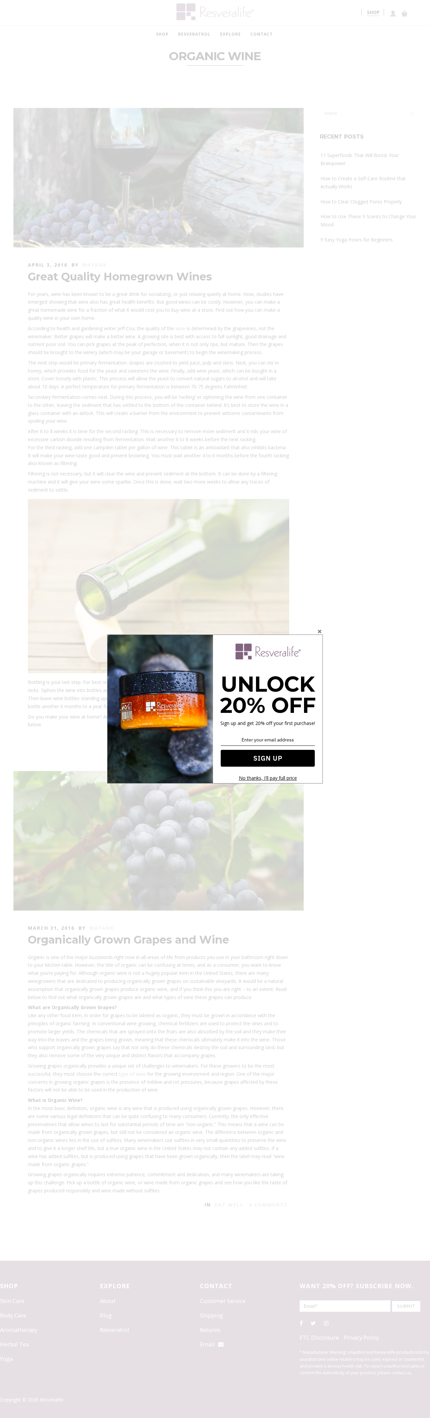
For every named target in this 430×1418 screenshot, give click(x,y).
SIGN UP (268, 758)
